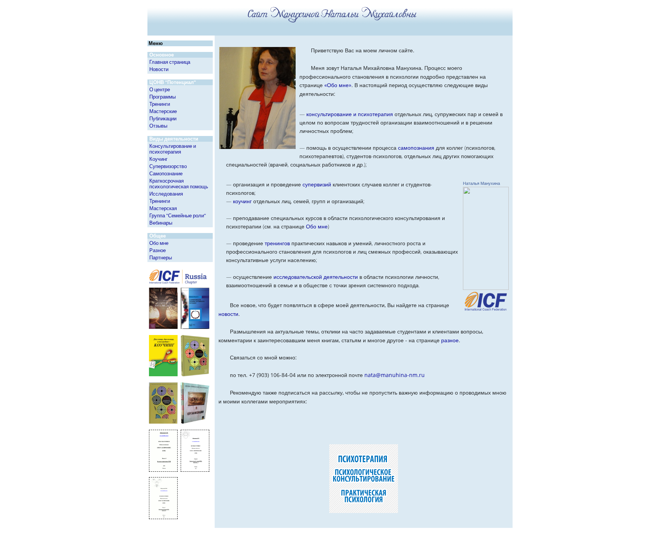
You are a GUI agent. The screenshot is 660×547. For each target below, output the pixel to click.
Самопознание (166, 173)
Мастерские (163, 111)
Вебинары (160, 222)
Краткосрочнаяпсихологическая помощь (178, 183)
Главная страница (169, 61)
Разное (157, 250)
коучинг (242, 201)
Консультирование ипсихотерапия (172, 148)
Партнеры (160, 257)
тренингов (277, 243)
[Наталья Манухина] (486, 287)
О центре (159, 89)
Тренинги (159, 103)
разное (450, 340)
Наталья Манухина (481, 183)
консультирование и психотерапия (349, 114)
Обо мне (158, 243)
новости (228, 313)
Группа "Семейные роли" (177, 215)
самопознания (416, 147)
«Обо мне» (337, 85)
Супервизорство (168, 166)
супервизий (316, 184)
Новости (158, 69)
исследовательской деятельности (315, 276)
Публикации (162, 118)
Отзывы (158, 125)
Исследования (166, 193)
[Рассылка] (363, 423)
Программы (162, 96)
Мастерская (163, 208)
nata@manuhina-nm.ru (394, 375)
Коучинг (158, 158)
